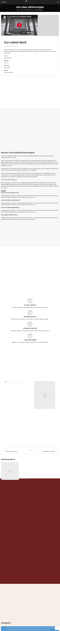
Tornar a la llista (30, 450)
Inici (18, 10)
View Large (17, 463)
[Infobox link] (30, 303)
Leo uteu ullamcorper (26, 10)
